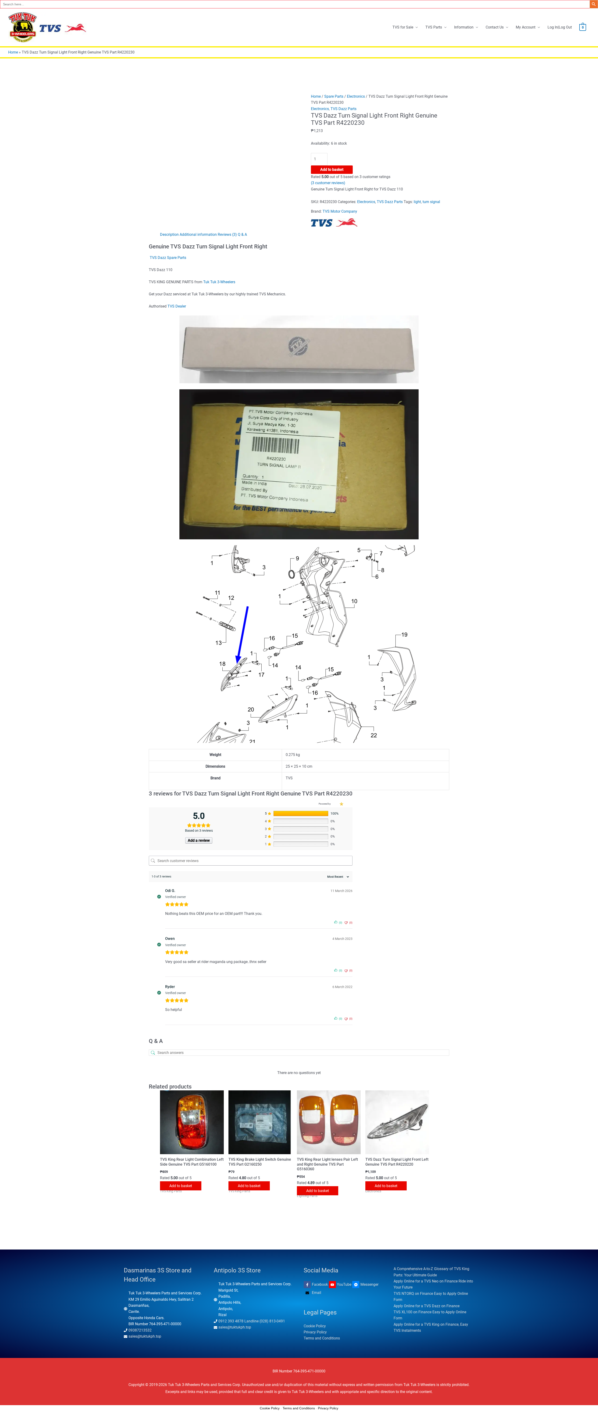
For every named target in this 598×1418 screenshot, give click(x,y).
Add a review (199, 840)
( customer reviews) (328, 183)
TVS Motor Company (340, 211)
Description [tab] (169, 234)
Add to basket (331, 169)
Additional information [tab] (198, 234)
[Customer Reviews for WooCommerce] (341, 804)
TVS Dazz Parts (343, 109)
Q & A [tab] (242, 234)
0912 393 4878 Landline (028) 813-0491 (251, 1321)
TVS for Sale (402, 27)
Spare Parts (333, 96)
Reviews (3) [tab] (227, 234)
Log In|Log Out (560, 27)
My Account (525, 27)
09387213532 (140, 1330)
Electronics (356, 96)
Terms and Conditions (322, 1338)
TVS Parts (433, 27)
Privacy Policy (315, 1332)
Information (463, 27)
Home (13, 52)
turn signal (431, 202)
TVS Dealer (176, 306)
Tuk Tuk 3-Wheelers (219, 282)
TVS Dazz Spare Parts (168, 257)
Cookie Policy (315, 1326)
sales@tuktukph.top (144, 1336)
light (417, 202)
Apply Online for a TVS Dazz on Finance (426, 1306)
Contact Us (495, 27)
